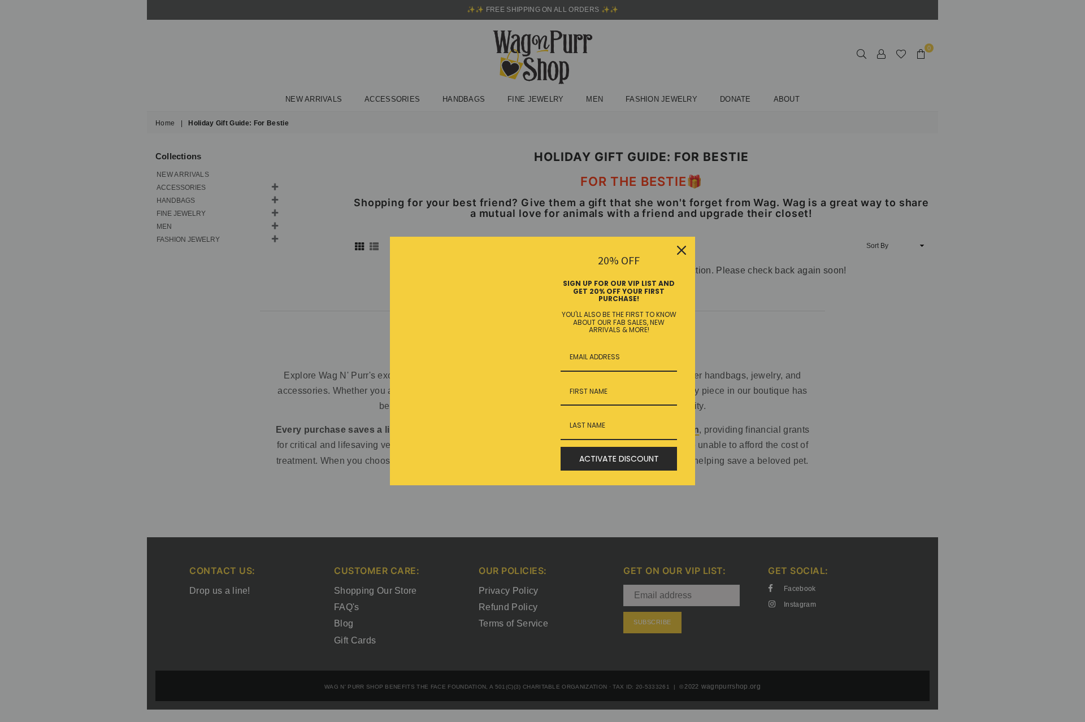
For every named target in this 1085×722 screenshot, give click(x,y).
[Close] (681, 250)
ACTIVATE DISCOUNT (619, 458)
